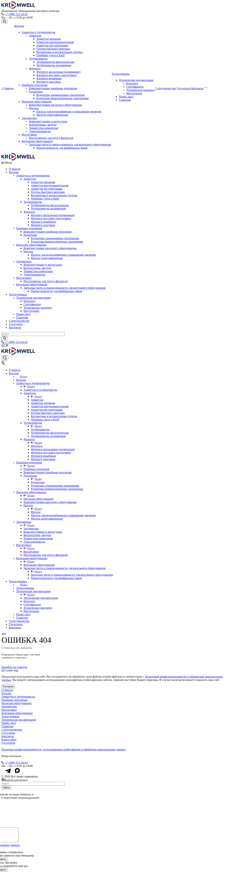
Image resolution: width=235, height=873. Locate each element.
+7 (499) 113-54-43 (16, 14)
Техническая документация (136, 80)
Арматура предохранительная (55, 42)
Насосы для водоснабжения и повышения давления (68, 111)
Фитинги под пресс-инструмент (56, 75)
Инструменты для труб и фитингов (51, 137)
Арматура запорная (48, 38)
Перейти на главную (14, 667)
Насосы (34, 108)
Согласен (8, 686)
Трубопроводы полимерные (53, 65)
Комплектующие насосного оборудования (55, 104)
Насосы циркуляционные (52, 114)
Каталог (19, 26)
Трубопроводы (38, 58)
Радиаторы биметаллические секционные (62, 98)
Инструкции (134, 93)
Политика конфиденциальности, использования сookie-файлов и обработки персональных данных (63, 749)
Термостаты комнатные (43, 128)
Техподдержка (121, 73)
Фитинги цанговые (48, 81)
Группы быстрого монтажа (53, 48)
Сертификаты (135, 86)
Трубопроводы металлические (55, 61)
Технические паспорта (140, 90)
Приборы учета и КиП (50, 55)
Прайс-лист (126, 96)
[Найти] (4, 338)
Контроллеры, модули (43, 124)
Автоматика (29, 118)
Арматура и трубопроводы (38, 32)
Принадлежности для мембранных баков (62, 147)
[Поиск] (4, 21)
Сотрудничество (165, 88)
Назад (23, 376)
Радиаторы (36, 91)
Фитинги (35, 68)
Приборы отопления (34, 85)
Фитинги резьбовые (49, 78)
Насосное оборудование (37, 101)
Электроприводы (40, 131)
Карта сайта (8, 739)
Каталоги (132, 83)
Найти (6, 787)
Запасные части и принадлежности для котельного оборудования (70, 144)
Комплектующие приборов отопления (53, 88)
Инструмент (29, 134)
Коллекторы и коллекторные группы (59, 52)
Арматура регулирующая (52, 45)
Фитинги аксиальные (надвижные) (58, 71)
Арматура (35, 35)
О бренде (8, 88)
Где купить (183, 88)
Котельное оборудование (37, 141)
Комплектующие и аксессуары (48, 121)
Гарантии (125, 99)
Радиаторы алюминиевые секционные (60, 95)
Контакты (197, 88)
